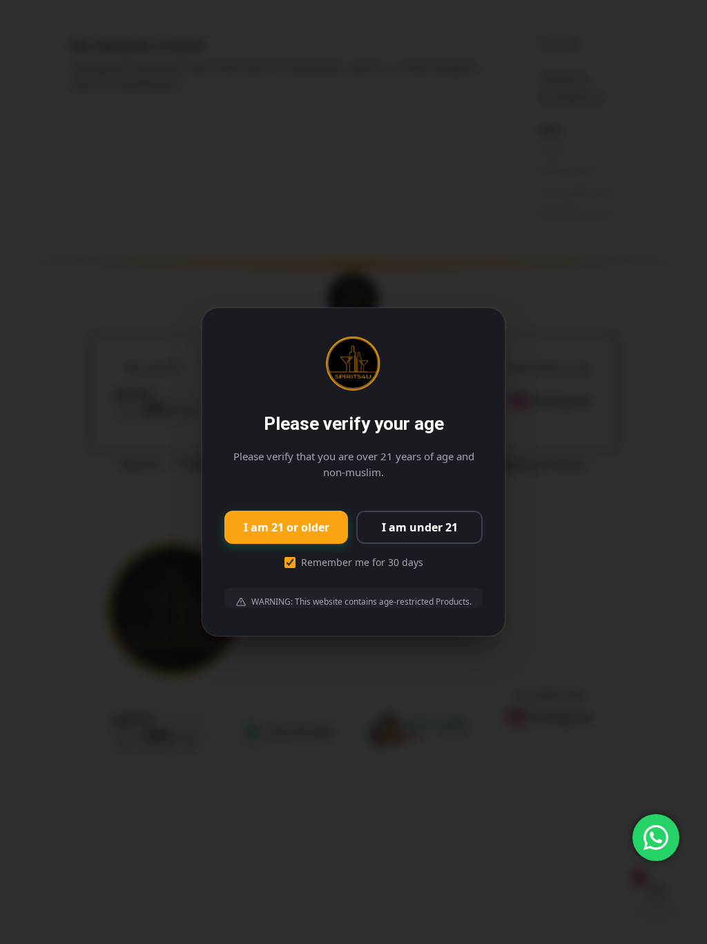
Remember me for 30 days (362, 562)
